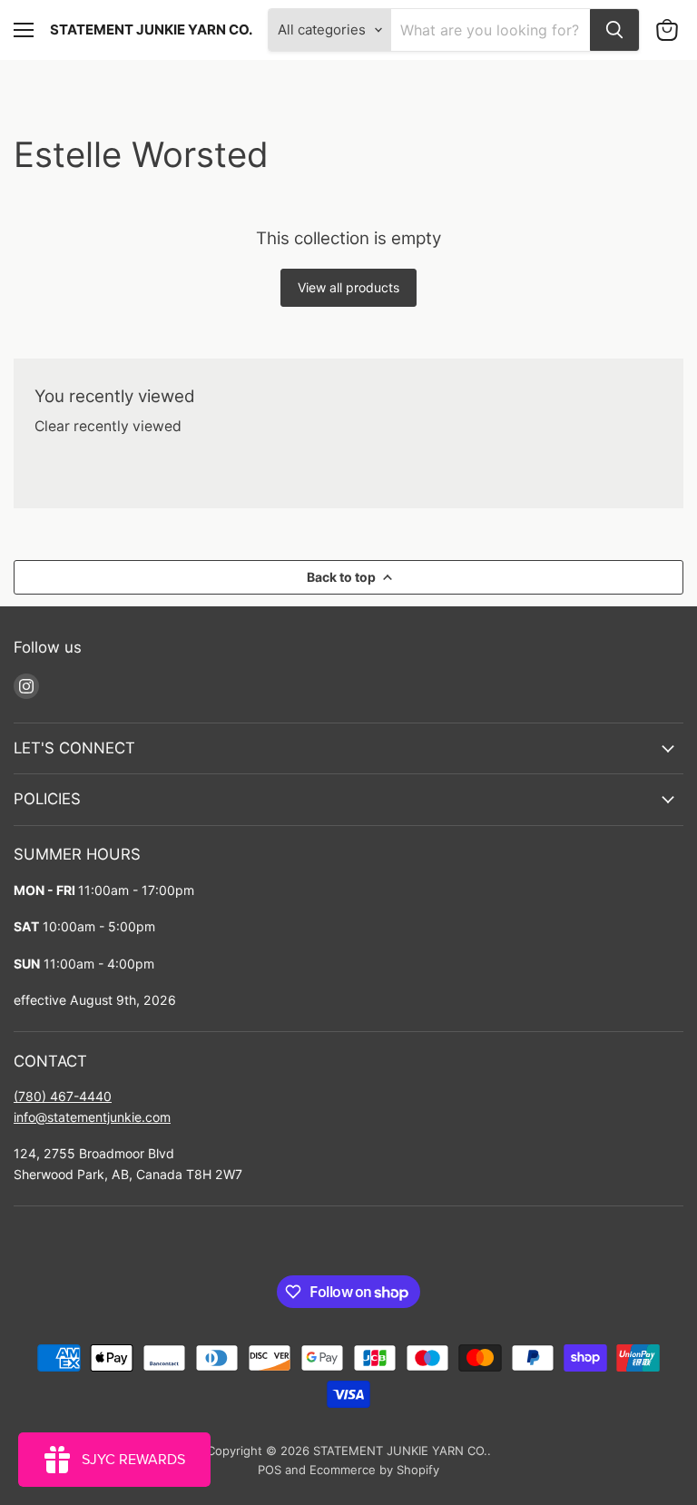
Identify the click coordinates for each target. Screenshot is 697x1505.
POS (269, 1469)
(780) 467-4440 (63, 1096)
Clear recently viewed (108, 426)
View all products (348, 287)
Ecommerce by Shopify (374, 1469)
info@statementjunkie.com (92, 1117)
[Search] (614, 30)
